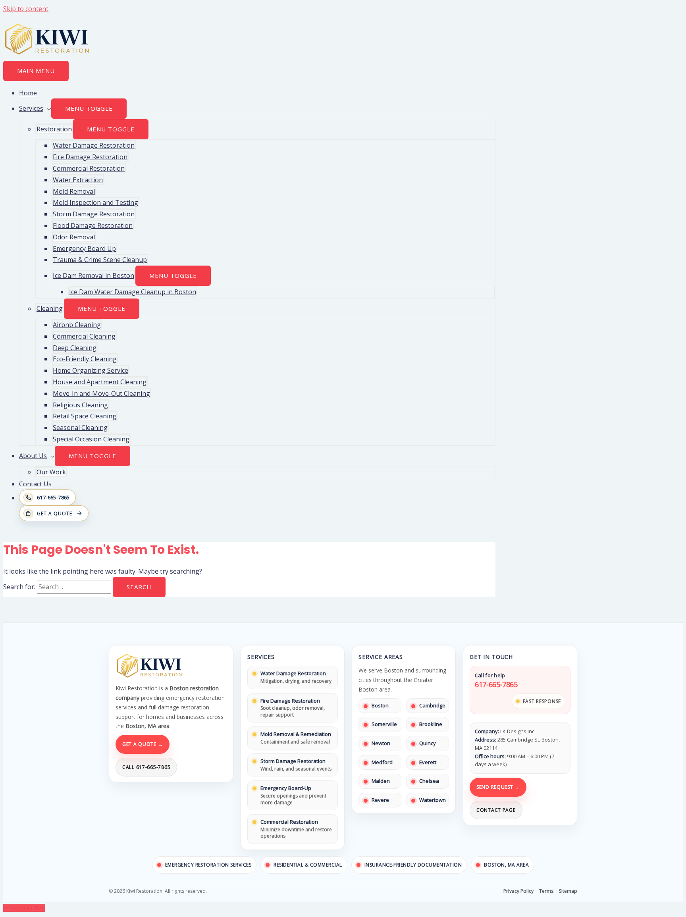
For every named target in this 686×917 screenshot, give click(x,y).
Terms (546, 891)
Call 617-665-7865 (146, 767)
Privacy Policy (518, 891)
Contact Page (496, 810)
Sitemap (568, 891)
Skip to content (25, 8)
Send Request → (498, 787)
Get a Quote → (142, 744)
